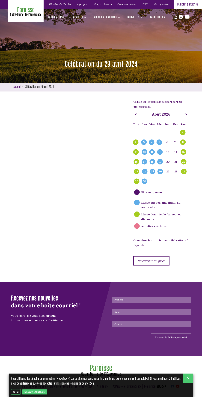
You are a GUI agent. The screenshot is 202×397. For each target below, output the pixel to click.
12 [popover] (160, 152)
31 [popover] (144, 181)
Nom (116, 312)
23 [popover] (136, 171)
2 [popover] (136, 142)
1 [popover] (182, 132)
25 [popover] (152, 171)
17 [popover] (144, 161)
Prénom (118, 299)
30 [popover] (136, 181)
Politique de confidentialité (34, 392)
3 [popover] (144, 142)
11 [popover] (152, 152)
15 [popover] (183, 152)
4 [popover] (151, 142)
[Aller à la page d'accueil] (26, 12)
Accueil (17, 87)
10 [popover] (144, 152)
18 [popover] (152, 161)
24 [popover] (144, 171)
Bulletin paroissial (188, 4)
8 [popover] (183, 142)
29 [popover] (183, 171)
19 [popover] (160, 161)
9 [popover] (136, 152)
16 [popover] (136, 161)
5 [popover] (159, 142)
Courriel (118, 324)
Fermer (16, 392)
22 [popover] (183, 161)
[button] (102, 4)
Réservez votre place (151, 261)
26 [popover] (160, 171)
